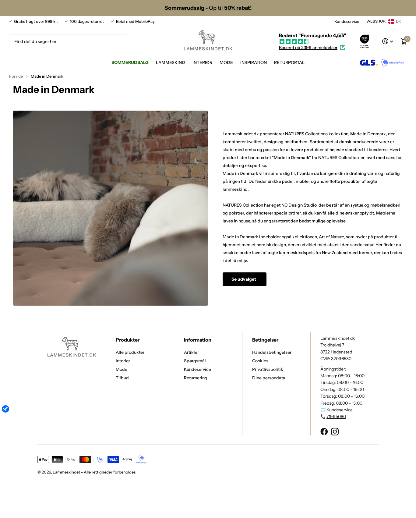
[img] (312, 41)
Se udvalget (244, 279)
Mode (226, 62)
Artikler (191, 352)
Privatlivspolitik (267, 369)
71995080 (336, 416)
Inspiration (253, 62)
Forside (16, 76)
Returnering (195, 378)
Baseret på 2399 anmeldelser (308, 47)
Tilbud (122, 378)
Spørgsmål (195, 361)
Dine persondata (268, 378)
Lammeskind (170, 62)
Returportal (289, 62)
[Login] (387, 41)
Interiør (202, 62)
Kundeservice (346, 21)
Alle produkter (130, 352)
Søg (119, 41)
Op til (208, 8)
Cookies (260, 361)
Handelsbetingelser (271, 352)
